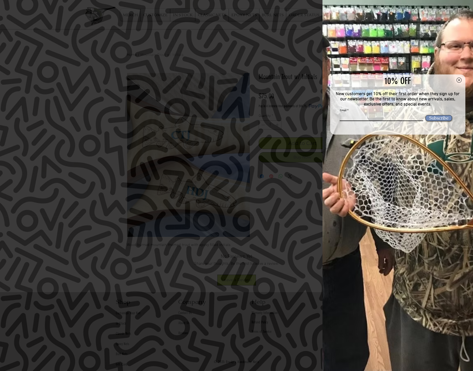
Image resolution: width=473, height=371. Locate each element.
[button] (459, 80)
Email (343, 109)
